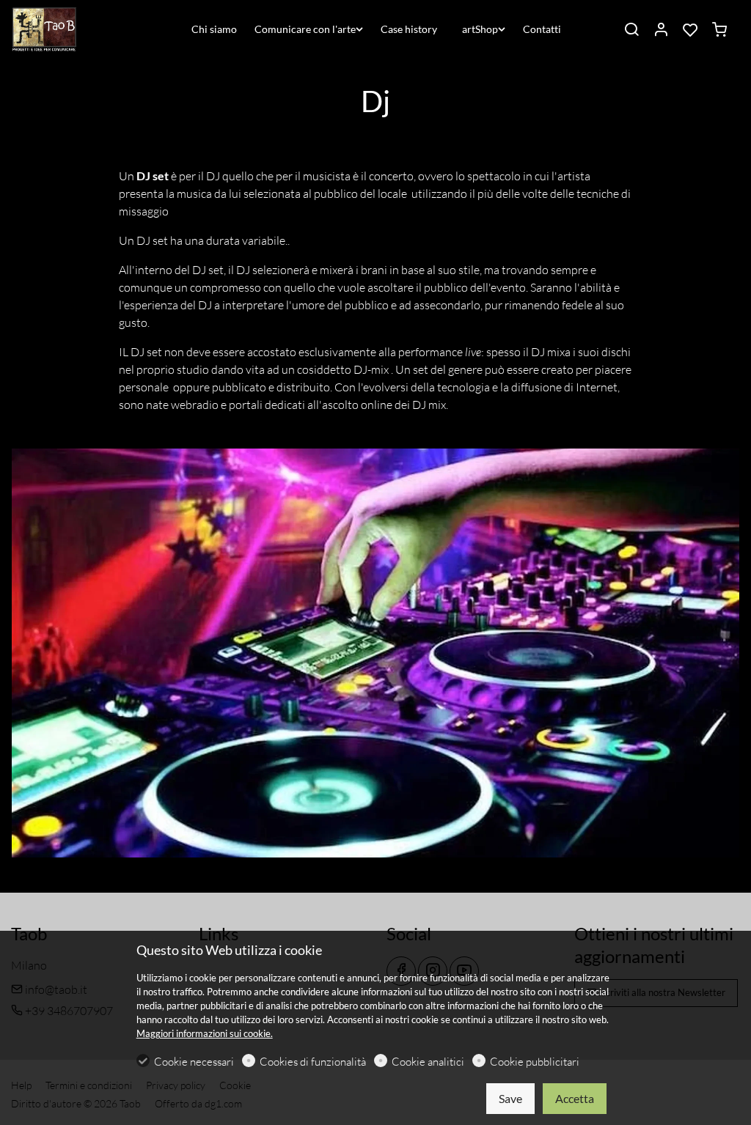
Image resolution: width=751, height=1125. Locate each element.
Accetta (574, 1098)
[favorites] (690, 30)
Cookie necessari (194, 1062)
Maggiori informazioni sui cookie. (204, 1033)
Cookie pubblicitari (534, 1062)
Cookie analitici (428, 1062)
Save (510, 1098)
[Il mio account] (660, 30)
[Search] (631, 30)
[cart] (719, 30)
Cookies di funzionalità (313, 1062)
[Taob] (73, 28)
